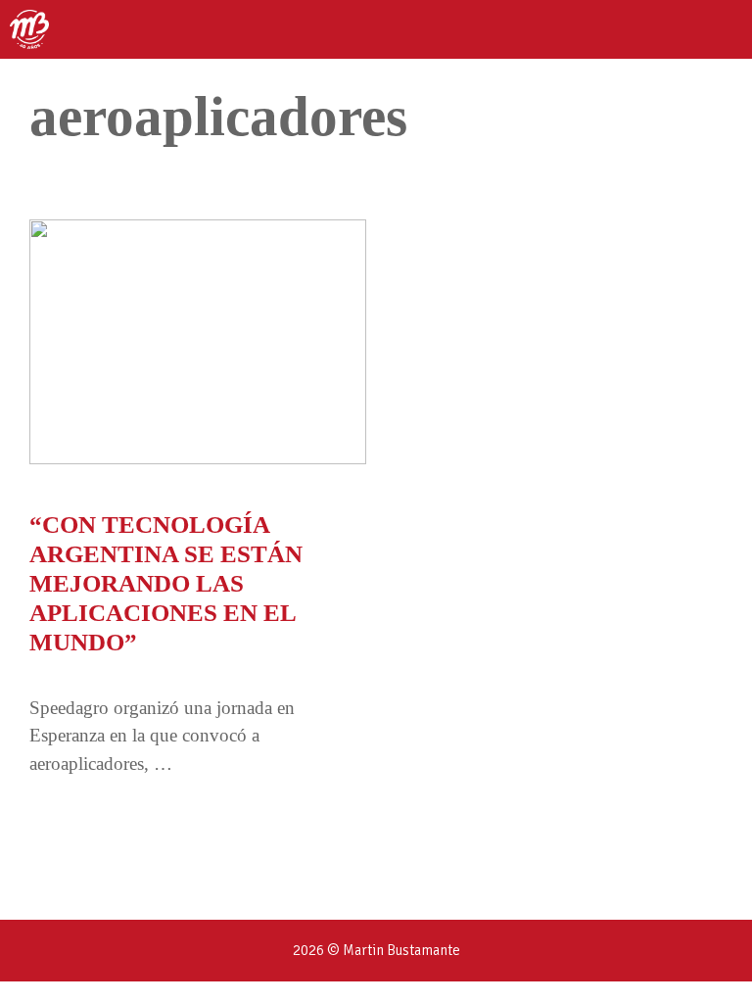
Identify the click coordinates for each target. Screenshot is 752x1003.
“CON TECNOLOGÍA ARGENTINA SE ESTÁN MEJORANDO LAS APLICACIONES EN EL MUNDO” (166, 583)
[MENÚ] (719, 29)
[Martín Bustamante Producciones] (29, 29)
